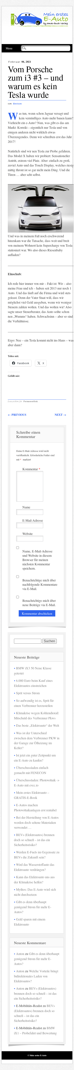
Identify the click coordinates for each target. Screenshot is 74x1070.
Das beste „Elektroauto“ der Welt (37, 725)
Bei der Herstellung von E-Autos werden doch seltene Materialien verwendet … (36, 822)
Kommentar (31, 469)
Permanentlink (30, 401)
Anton (17, 103)
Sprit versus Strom (28, 693)
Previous (17, 414)
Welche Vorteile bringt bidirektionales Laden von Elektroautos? (36, 976)
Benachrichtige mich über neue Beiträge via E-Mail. (39, 602)
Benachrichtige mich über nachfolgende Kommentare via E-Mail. (39, 584)
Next (60, 414)
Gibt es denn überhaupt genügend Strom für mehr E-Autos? (32, 907)
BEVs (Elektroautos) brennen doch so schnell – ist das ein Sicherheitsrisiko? (34, 840)
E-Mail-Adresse (32, 520)
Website (27, 533)
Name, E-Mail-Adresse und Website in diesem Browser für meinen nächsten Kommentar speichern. (37, 559)
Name (26, 507)
